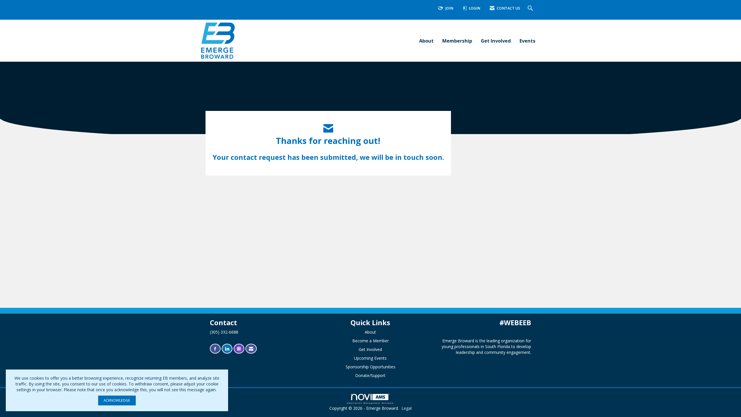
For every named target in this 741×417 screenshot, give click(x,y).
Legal (406, 408)
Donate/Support (370, 375)
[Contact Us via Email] (251, 349)
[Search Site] (531, 9)
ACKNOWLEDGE (117, 400)
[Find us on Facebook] (215, 349)
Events (527, 40)
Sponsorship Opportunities (370, 367)
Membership (457, 40)
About (426, 40)
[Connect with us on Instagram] (239, 349)
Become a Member (370, 340)
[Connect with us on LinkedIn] (227, 349)
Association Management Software (370, 403)
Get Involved (496, 40)
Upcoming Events (370, 358)
